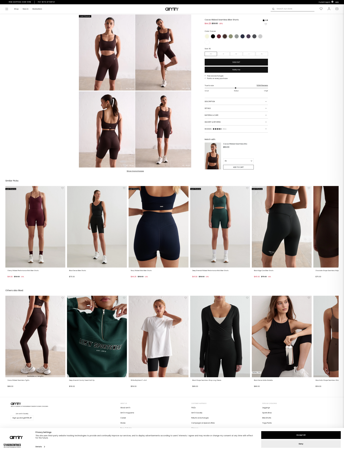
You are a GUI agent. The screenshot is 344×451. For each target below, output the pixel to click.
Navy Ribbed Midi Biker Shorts (141, 271)
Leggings (266, 407)
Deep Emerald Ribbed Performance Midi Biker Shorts (210, 271)
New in (25, 9)
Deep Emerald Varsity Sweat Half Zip (81, 380)
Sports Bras (267, 413)
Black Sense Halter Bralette (263, 380)
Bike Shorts (266, 418)
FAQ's (193, 407)
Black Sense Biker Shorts (77, 271)
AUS (337, 2)
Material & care (236, 115)
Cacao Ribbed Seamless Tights (18, 380)
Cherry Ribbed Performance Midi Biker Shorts (23, 271)
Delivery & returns (236, 122)
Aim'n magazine (127, 413)
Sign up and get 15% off (22, 418)
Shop (16, 9)
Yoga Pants (267, 423)
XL (262, 54)
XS (211, 54)
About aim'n (125, 407)
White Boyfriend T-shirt (139, 380)
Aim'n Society (196, 413)
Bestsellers (37, 9)
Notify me (236, 70)
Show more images (135, 171)
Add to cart (13, 280)
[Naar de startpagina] (172, 9)
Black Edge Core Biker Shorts (263, 271)
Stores (123, 423)
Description (236, 101)
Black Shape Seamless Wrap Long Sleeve (206, 380)
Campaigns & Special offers (203, 423)
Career (123, 418)
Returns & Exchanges (200, 418)
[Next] (336, 234)
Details (236, 108)
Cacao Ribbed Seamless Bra (235, 144)
